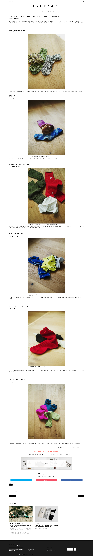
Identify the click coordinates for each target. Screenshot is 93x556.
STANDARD (18, 523)
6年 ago (38, 523)
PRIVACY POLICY (50, 547)
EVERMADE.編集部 (16, 18)
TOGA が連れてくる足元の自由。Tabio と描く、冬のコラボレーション (20, 525)
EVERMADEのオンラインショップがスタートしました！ (46, 451)
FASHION (10, 523)
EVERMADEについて (31, 549)
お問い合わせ (30, 550)
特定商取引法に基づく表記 (51, 550)
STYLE (10, 15)
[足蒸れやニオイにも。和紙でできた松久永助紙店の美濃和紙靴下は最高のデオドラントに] (46, 514)
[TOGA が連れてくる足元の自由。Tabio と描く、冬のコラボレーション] (21, 514)
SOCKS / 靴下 (14, 491)
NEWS (15, 523)
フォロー (22, 480)
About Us (30, 547)
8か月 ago (22, 523)
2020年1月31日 (11, 18)
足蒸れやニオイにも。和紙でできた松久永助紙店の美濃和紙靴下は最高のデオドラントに (46, 525)
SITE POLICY (49, 549)
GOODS (13, 523)
